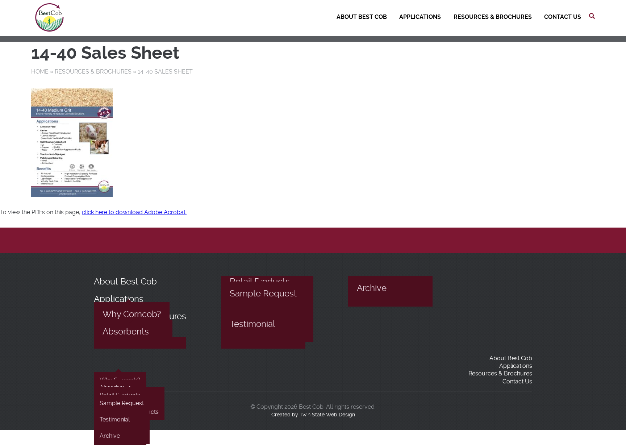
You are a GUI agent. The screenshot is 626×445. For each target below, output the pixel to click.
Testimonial (252, 324)
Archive (372, 288)
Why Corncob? (132, 314)
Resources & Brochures (493, 16)
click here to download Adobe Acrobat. (134, 212)
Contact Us (562, 16)
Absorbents (126, 332)
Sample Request (263, 293)
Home (40, 71)
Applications (420, 16)
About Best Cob (362, 16)
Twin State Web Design (327, 414)
